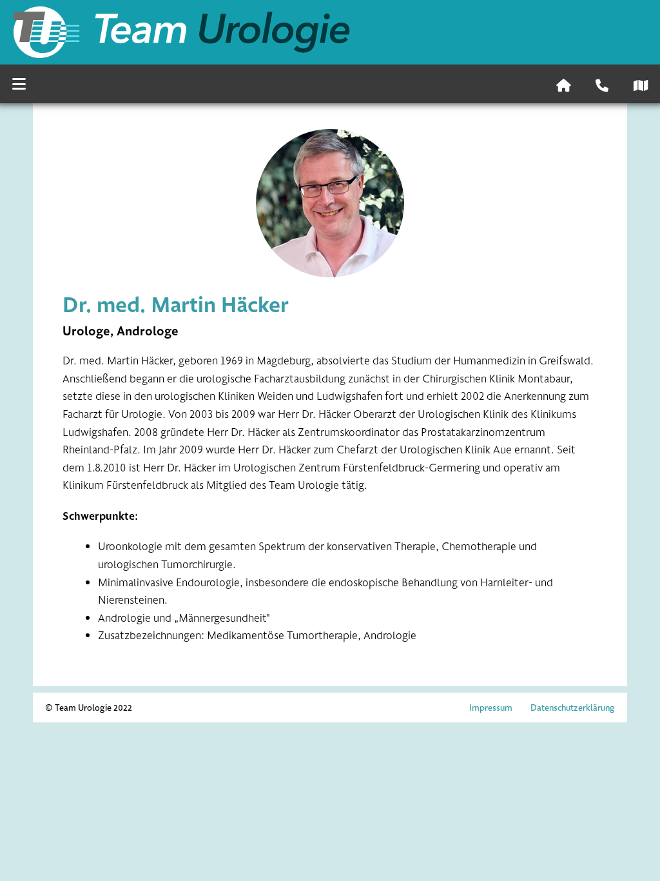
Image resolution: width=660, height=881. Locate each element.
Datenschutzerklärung (572, 707)
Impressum (490, 707)
